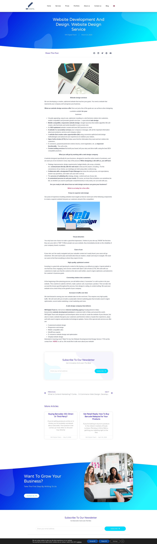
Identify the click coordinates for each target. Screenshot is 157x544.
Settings (115, 541)
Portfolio (76, 6)
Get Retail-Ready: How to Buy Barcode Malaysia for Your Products (96, 416)
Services (58, 6)
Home (49, 6)
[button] (94, 53)
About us (87, 6)
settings (79, 542)
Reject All (104, 541)
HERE (55, 341)
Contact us (97, 6)
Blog (107, 6)
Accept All (92, 541)
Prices (67, 6)
